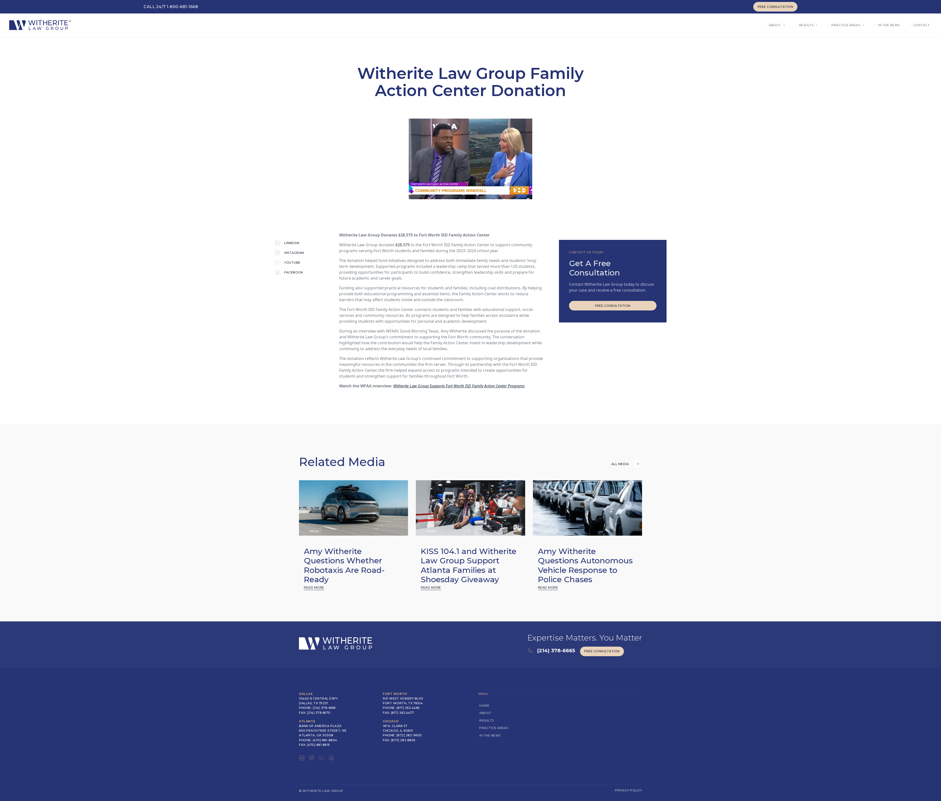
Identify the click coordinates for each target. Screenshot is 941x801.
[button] (776, 25)
